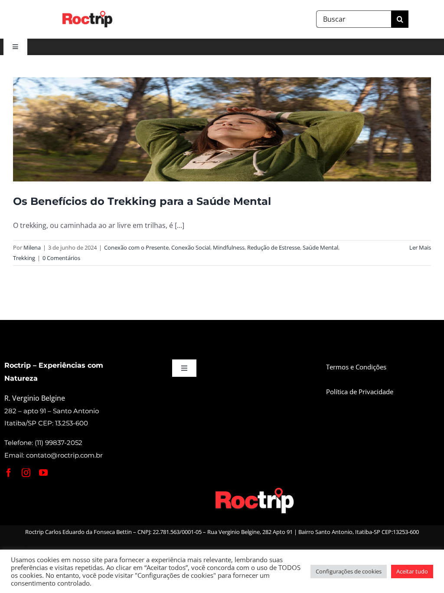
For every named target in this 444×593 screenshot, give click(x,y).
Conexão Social (190, 247)
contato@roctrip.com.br (64, 455)
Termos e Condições (356, 366)
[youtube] (43, 472)
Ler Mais (420, 247)
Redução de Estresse (273, 247)
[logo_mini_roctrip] (255, 489)
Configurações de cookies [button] (349, 571)
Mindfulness (229, 247)
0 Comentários (61, 258)
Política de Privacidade (359, 391)
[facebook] (8, 472)
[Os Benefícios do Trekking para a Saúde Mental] (222, 129)
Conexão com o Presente (136, 247)
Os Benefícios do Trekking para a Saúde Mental (142, 201)
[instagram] (26, 472)
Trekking (24, 258)
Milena (32, 247)
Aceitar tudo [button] (412, 571)
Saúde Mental (320, 247)
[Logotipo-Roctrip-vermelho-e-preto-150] (87, 14)
